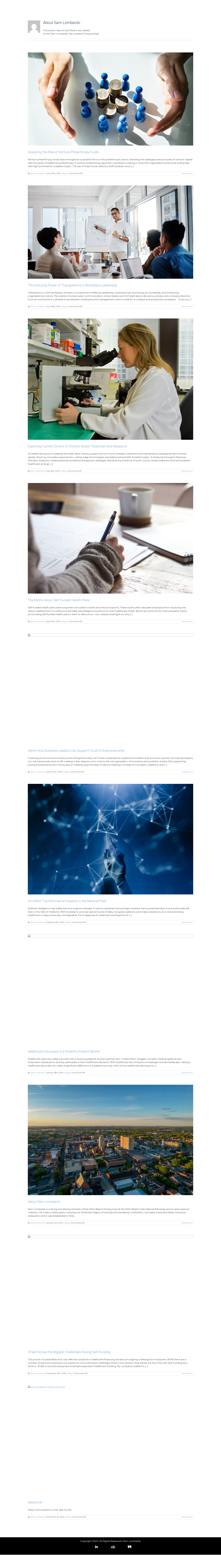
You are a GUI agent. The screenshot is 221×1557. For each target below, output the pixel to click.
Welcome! (35, 1502)
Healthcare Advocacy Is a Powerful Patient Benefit (64, 1051)
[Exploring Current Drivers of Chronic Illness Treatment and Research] (110, 379)
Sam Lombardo (38, 173)
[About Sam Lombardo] (110, 1140)
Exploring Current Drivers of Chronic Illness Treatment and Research (77, 446)
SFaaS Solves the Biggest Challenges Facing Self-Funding (69, 1352)
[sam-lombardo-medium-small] (129, 1546)
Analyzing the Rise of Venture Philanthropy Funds (63, 152)
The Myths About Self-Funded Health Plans (59, 600)
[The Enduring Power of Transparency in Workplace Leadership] (110, 232)
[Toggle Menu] (214, 6)
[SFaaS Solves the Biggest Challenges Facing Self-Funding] (110, 1290)
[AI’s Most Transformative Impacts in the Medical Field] (110, 839)
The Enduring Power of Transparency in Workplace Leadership (72, 285)
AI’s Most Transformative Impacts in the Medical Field (67, 901)
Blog (65, 173)
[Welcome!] (110, 1440)
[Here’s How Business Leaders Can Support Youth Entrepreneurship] (110, 688)
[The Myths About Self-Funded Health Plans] (110, 538)
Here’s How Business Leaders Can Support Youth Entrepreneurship (76, 751)
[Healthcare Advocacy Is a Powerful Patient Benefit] (110, 989)
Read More (187, 173)
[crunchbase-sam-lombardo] (113, 1546)
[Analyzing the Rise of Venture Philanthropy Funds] (110, 99)
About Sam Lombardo (44, 1202)
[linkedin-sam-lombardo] (96, 1546)
